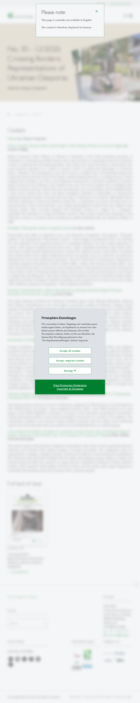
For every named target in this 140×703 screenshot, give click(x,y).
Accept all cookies (70, 350)
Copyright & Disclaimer (70, 388)
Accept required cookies (70, 360)
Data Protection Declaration (70, 385)
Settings (69, 370)
